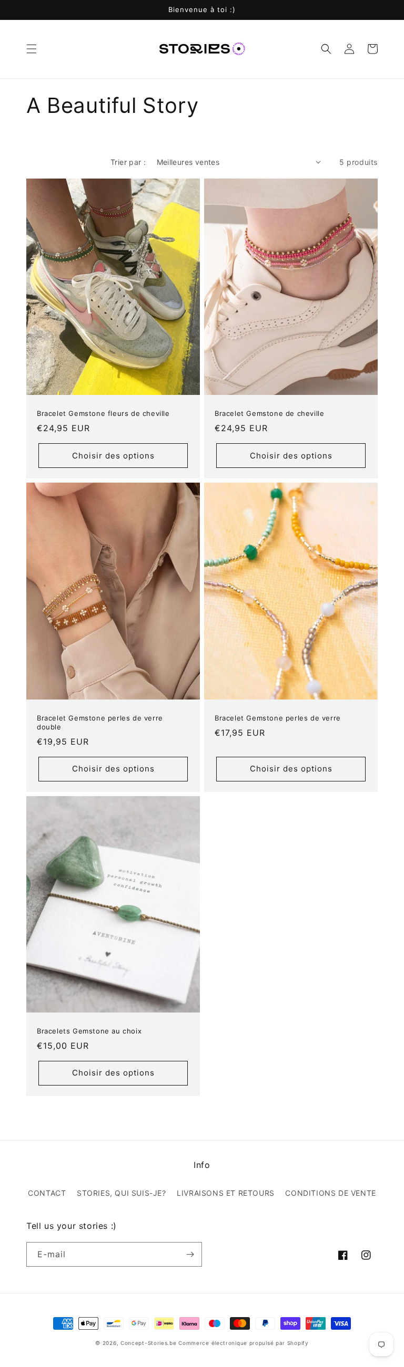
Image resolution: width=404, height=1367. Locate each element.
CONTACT (47, 1192)
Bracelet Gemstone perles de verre (278, 718)
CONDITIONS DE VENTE (330, 1192)
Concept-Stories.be (148, 1343)
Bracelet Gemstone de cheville (269, 413)
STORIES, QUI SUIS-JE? (121, 1192)
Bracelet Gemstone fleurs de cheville (103, 413)
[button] (31, 48)
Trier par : (128, 162)
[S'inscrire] (189, 1254)
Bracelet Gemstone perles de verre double (100, 722)
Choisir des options (113, 456)
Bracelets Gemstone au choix (89, 1031)
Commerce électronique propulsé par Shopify (243, 1343)
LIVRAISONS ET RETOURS (226, 1192)
